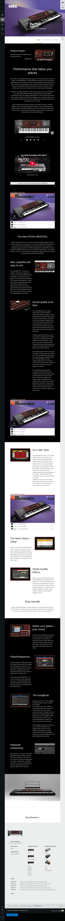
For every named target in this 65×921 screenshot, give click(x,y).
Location (3, 910)
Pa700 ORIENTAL (38, 906)
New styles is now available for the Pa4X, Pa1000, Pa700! (33, 881)
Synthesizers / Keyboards (25, 906)
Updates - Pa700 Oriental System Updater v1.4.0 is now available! (35, 887)
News (3, 906)
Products (3, 19)
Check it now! (28, 58)
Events (3, 29)
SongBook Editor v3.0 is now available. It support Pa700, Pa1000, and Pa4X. (38, 889)
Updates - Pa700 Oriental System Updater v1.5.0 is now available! (35, 883)
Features (3, 24)
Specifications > (32, 817)
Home (3, 15)
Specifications (47, 39)
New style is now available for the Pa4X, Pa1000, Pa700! (33, 885)
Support (3, 34)
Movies (57, 39)
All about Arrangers (15, 853)
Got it (12, 914)
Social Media (3, 913)
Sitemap (61, 906)
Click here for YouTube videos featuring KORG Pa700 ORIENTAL (33, 183)
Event (12, 848)
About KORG (3, 918)
